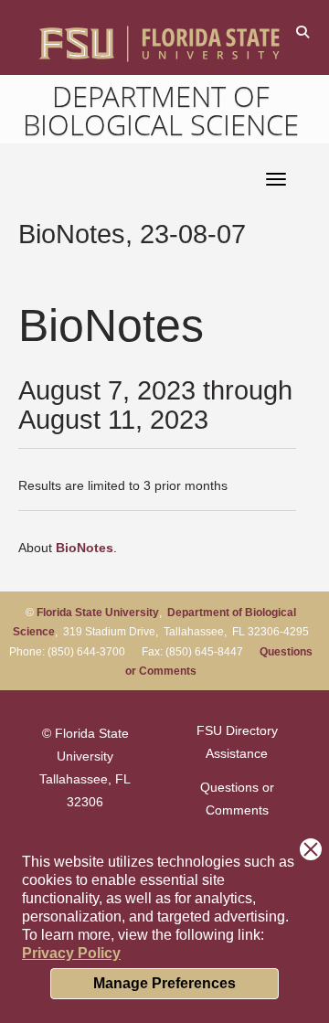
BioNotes (84, 547)
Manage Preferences (164, 983)
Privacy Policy (71, 953)
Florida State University (98, 612)
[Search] (302, 32)
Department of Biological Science (161, 110)
